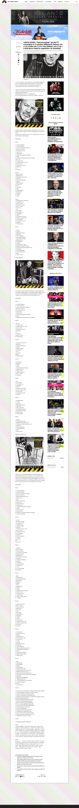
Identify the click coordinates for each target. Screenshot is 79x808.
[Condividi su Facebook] (18, 56)
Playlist (67, 1)
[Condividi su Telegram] (18, 60)
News (26, 1)
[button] (18, 62)
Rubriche (60, 1)
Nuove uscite (40, 1)
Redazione (18, 46)
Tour (55, 1)
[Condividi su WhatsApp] (18, 54)
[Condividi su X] (18, 58)
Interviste (32, 1)
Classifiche (48, 1)
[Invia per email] (18, 64)
